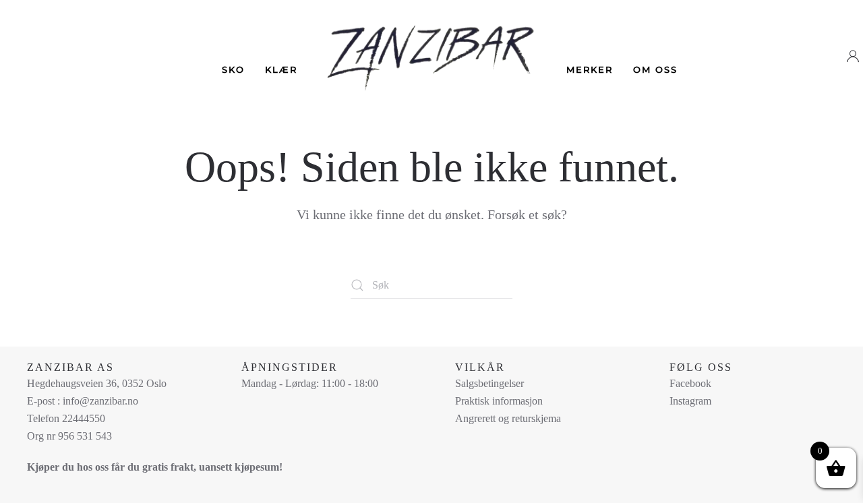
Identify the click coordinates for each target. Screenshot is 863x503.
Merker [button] (589, 69)
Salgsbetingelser (489, 383)
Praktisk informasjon (499, 401)
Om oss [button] (655, 69)
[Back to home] (432, 48)
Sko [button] (233, 69)
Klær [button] (281, 69)
